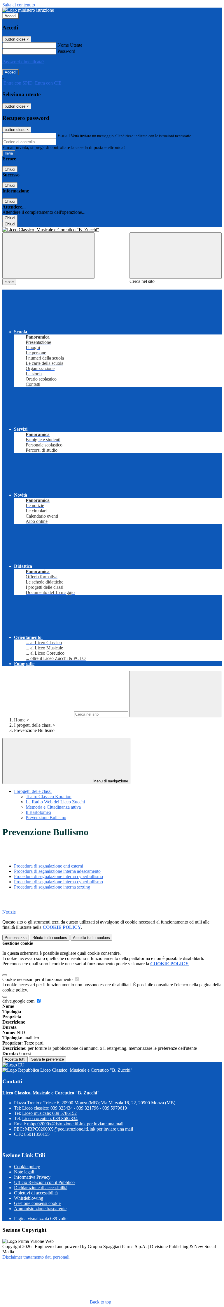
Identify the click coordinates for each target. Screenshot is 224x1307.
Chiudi (10, 169)
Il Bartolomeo (38, 812)
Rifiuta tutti (49, 937)
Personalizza (16, 937)
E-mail (63, 135)
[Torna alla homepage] (112, 229)
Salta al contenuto (18, 4)
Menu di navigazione (110, 781)
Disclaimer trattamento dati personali (35, 1257)
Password (66, 51)
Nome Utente (69, 45)
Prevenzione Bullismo (46, 817)
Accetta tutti (91, 937)
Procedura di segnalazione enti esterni (48, 865)
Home (19, 719)
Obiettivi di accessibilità (36, 1192)
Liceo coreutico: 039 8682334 (50, 1118)
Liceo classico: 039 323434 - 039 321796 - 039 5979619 (74, 1107)
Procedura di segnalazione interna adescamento (57, 871)
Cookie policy (27, 1166)
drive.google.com (19, 1000)
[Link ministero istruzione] (28, 10)
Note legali (24, 1171)
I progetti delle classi (33, 725)
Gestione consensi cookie (37, 1203)
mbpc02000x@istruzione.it (75, 1123)
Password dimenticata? (23, 61)
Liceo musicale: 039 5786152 (49, 1113)
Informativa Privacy (32, 1177)
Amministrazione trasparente (40, 1208)
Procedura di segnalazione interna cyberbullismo (58, 876)
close (9, 282)
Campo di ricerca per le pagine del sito (37, 714)
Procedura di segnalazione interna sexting (52, 886)
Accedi (10, 16)
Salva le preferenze (47, 1059)
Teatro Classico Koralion (48, 796)
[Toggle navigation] (48, 255)
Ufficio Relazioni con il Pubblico (44, 1182)
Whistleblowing (28, 1198)
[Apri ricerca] (176, 255)
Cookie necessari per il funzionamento (38, 979)
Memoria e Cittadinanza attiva (53, 807)
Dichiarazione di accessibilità (40, 1187)
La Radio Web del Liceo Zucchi (55, 801)
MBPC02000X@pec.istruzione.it (79, 1128)
